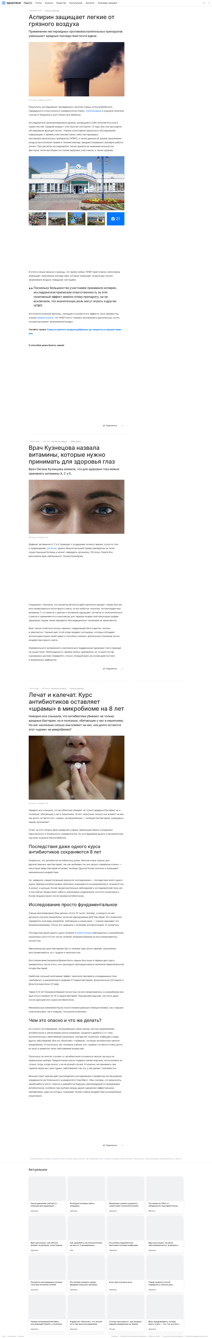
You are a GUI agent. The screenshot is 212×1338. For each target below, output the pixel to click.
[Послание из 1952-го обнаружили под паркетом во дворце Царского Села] (164, 1194)
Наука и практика (52, 10)
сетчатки (51, 548)
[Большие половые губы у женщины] (86, 1194)
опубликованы (94, 111)
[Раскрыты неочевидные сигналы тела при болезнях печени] (47, 1273)
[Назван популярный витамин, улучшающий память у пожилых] (47, 1313)
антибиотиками (83, 933)
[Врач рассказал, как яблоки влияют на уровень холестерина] (47, 1234)
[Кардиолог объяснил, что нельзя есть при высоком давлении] (86, 1313)
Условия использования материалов (133, 1336)
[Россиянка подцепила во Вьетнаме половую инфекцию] (125, 1234)
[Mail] (3, 3)
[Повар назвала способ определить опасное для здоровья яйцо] (164, 1273)
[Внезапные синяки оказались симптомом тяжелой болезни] (125, 1194)
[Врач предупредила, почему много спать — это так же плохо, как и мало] (164, 1313)
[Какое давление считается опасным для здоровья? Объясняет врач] (47, 1194)
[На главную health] (13, 3)
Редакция (114, 1336)
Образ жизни (76, 441)
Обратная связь (154, 1336)
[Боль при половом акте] (125, 1273)
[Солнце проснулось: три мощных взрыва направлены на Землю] (125, 1313)
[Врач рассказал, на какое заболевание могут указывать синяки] (164, 1234)
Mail (3, 1336)
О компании (11, 1336)
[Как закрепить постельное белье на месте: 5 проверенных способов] (86, 1234)
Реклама (21, 1336)
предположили (45, 317)
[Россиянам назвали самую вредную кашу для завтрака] (86, 1273)
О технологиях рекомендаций (172, 1336)
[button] (76, 69)
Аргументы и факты (59, 441)
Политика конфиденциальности (196, 1336)
